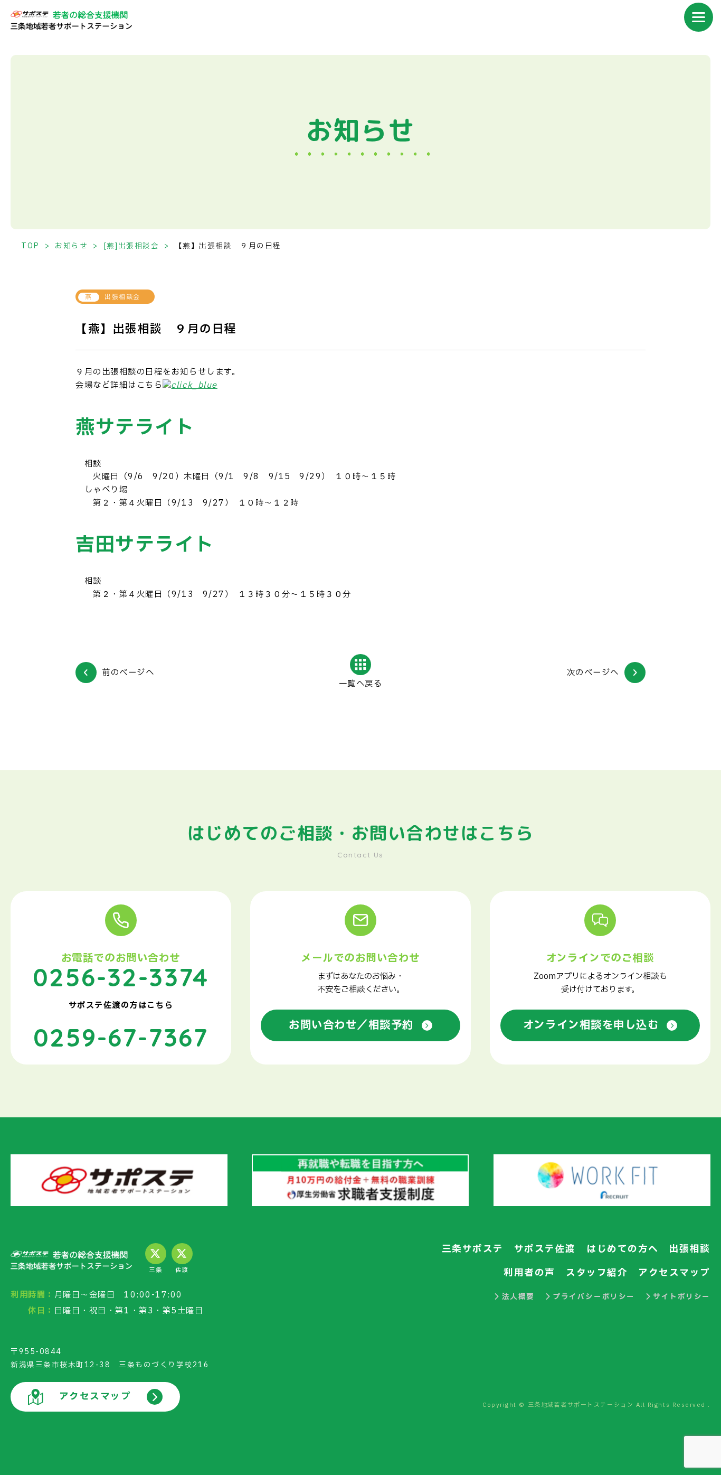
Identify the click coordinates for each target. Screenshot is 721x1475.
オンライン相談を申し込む (591, 1025)
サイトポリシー (681, 1297)
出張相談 (689, 1249)
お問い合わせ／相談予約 (351, 1025)
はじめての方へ (622, 1249)
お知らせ (71, 246)
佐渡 (181, 1270)
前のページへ (128, 673)
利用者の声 (529, 1273)
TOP (30, 246)
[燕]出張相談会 (131, 246)
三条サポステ (473, 1249)
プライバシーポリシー (593, 1297)
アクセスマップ (674, 1273)
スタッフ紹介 (597, 1273)
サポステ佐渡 (545, 1249)
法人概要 (518, 1297)
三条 (155, 1270)
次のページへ (593, 673)
